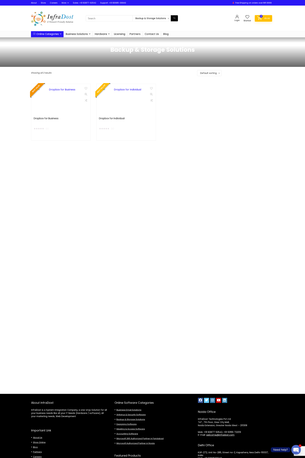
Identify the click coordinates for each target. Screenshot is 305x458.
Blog (166, 34)
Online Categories (47, 34)
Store (43, 2)
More (64, 2)
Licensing (119, 34)
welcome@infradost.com (220, 435)
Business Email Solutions (128, 409)
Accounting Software (127, 433)
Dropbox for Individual (112, 118)
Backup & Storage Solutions (130, 419)
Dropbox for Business (46, 118)
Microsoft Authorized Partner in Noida (135, 443)
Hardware (101, 34)
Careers (54, 2)
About (34, 2)
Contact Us (152, 34)
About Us (37, 437)
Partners (134, 34)
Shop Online (39, 442)
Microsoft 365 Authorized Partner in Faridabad (140, 438)
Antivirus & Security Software (131, 414)
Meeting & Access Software (130, 428)
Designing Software (126, 424)
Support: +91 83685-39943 (113, 2)
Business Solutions (77, 34)
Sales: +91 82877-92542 (84, 2)
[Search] (174, 18)
